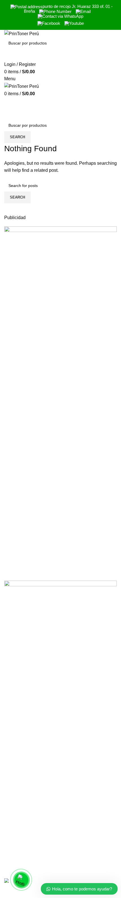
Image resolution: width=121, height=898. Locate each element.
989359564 (15, 843)
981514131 (15, 855)
